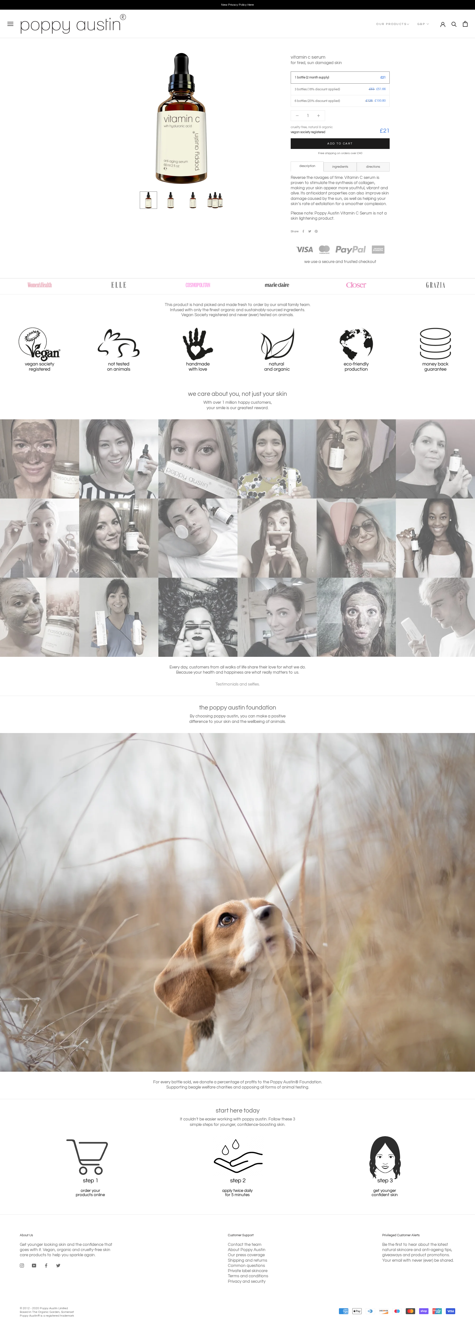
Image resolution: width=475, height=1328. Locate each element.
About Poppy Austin (246, 1250)
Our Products (391, 24)
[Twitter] (309, 231)
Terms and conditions (248, 1276)
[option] (237, 5)
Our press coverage (246, 1255)
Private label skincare (247, 1271)
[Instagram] (22, 1265)
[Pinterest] (316, 231)
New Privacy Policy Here (237, 4)
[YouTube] (34, 1265)
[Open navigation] (10, 24)
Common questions (246, 1265)
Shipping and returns (247, 1260)
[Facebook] (303, 231)
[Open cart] (465, 24)
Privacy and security (246, 1281)
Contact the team (244, 1244)
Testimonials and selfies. (237, 684)
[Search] (454, 23)
